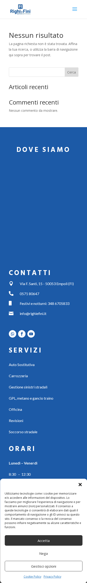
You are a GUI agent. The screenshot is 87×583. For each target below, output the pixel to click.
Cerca (71, 72)
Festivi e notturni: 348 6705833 (44, 303)
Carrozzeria (18, 376)
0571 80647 (29, 293)
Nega (43, 553)
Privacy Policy (52, 577)
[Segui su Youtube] (31, 334)
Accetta (44, 540)
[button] (80, 484)
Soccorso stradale (23, 431)
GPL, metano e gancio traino (31, 398)
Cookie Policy (32, 577)
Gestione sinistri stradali (28, 387)
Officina (15, 409)
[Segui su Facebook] (22, 334)
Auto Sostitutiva (22, 364)
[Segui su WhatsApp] (12, 334)
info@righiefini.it (33, 313)
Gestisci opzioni (43, 566)
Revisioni (16, 420)
